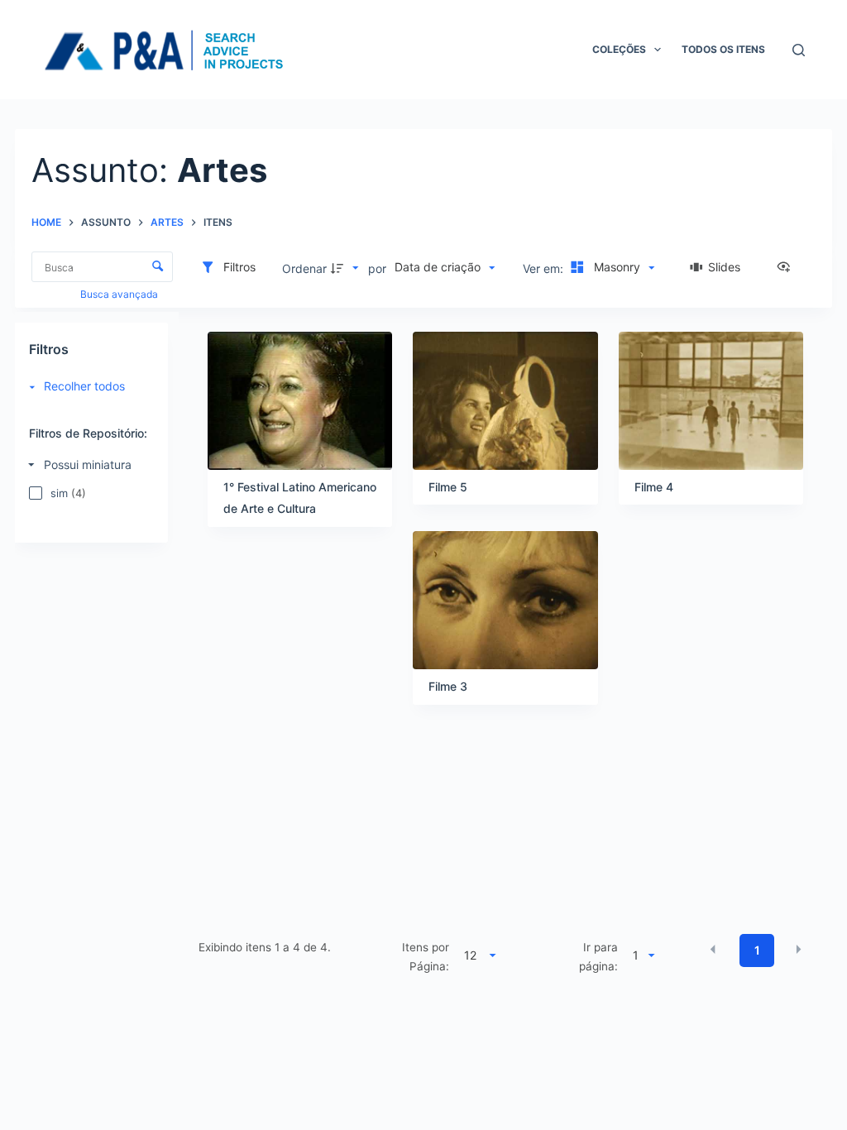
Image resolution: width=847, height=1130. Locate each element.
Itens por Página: (425, 956)
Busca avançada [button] (120, 294)
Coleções (619, 49)
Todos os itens (723, 49)
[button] (713, 948)
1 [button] (757, 950)
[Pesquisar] (798, 50)
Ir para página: (598, 956)
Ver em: (545, 268)
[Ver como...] (787, 268)
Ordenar (304, 268)
